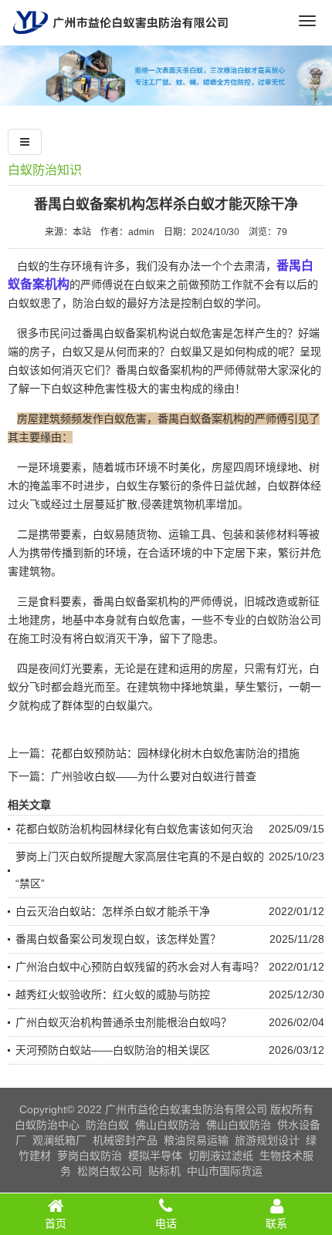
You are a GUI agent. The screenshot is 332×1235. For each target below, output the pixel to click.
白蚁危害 (159, 620)
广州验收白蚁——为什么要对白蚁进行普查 (153, 776)
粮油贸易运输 (196, 1140)
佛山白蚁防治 (167, 1125)
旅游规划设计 (267, 1140)
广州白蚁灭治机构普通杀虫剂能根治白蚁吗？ (123, 1022)
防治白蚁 (107, 1125)
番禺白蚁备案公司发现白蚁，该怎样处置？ (118, 939)
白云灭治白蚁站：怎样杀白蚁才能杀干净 (112, 911)
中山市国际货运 (225, 1171)
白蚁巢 (186, 351)
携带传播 (51, 553)
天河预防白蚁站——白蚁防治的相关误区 (112, 1050)
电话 (166, 1223)
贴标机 (164, 1171)
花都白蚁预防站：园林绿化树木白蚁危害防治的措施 (175, 753)
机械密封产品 (125, 1140)
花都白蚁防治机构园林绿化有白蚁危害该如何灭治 (134, 829)
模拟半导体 (155, 1155)
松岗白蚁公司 (109, 1171)
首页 (55, 1223)
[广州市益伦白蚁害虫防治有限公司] (120, 39)
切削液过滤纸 (220, 1155)
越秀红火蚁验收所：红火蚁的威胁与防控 (112, 994)
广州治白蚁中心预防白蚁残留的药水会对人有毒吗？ (139, 967)
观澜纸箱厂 (59, 1140)
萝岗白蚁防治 (89, 1155)
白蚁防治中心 (47, 1125)
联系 (276, 1223)
